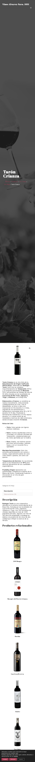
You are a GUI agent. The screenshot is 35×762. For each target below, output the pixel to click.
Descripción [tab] (8, 491)
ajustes (16, 756)
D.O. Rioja (11, 485)
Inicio (8, 181)
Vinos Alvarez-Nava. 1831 (15, 4)
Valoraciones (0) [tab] (10, 494)
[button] (29, 348)
